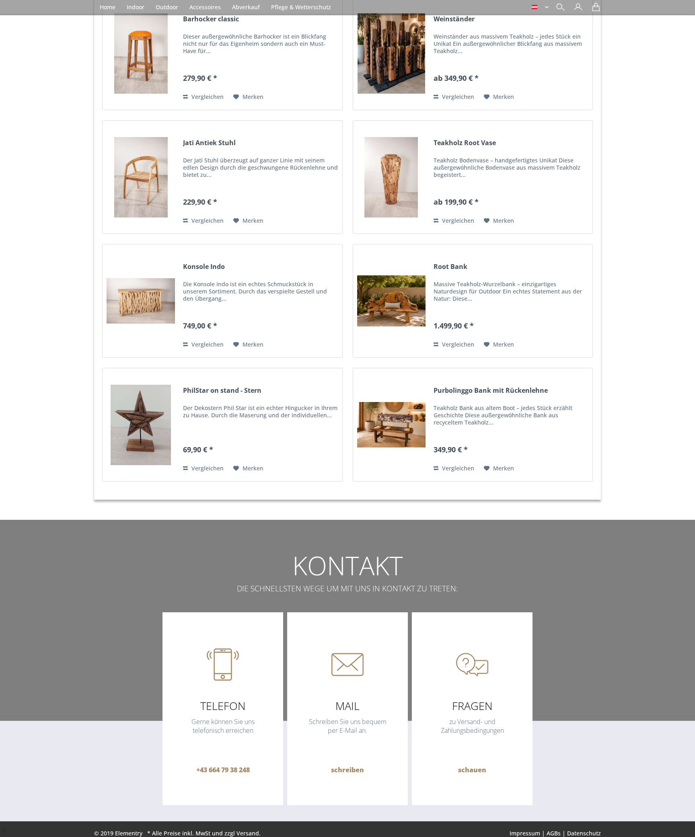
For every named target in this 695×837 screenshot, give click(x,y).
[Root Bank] (391, 300)
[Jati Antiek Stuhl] (141, 177)
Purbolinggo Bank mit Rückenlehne (491, 390)
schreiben (347, 769)
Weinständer (454, 19)
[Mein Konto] (576, 10)
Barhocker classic (211, 19)
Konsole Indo (204, 267)
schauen (472, 769)
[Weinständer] (391, 53)
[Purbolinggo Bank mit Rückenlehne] (391, 424)
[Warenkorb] (594, 10)
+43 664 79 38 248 (223, 769)
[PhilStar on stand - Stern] (141, 424)
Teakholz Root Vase (465, 143)
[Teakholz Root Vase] (391, 177)
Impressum (525, 833)
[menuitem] (576, 8)
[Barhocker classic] (141, 53)
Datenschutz (584, 833)
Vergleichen (207, 97)
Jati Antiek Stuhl (209, 143)
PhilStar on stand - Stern (222, 390)
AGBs (554, 833)
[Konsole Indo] (141, 300)
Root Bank (450, 267)
